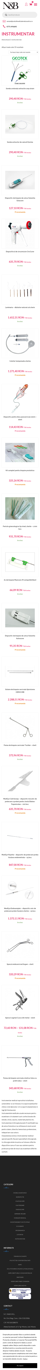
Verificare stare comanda (20, 1281)
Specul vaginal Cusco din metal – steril (20, 1018)
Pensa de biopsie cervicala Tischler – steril (20, 745)
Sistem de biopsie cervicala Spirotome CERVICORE (20, 691)
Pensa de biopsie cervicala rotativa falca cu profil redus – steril (20, 1079)
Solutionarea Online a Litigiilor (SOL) (20, 1269)
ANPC (20, 1264)
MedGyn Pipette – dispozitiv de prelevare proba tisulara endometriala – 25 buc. (20, 856)
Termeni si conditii (20, 1256)
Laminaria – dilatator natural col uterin (20, 307)
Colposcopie (20, 1201)
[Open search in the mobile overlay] (20, 14)
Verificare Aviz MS (20, 1285)
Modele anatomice (20, 1193)
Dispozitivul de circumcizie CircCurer (20, 252)
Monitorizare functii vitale (20, 1222)
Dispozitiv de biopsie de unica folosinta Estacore (20, 199)
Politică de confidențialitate (20, 1260)
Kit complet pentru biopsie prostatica (20, 470)
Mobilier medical (20, 1218)
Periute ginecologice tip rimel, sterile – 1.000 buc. (20, 527)
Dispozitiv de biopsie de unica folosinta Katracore (20, 637)
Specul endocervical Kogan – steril (20, 964)
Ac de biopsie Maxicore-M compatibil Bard (20, 580)
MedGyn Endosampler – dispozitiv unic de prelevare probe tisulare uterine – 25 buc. (20, 910)
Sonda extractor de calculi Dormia (20, 142)
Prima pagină (6, 40)
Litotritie (20, 1234)
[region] (20, 1350)
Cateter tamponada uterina (20, 361)
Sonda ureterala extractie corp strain (20, 88)
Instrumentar (20, 1239)
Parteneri (20, 1277)
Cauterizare (20, 1205)
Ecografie (20, 1226)
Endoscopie (20, 1209)
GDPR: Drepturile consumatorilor (20, 1273)
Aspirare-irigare (20, 1214)
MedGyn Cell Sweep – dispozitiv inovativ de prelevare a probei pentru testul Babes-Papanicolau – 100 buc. (20, 801)
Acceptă (20, 1366)
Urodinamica (20, 1230)
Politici (25, 1359)
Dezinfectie (20, 1197)
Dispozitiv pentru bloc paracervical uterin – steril (20, 418)
